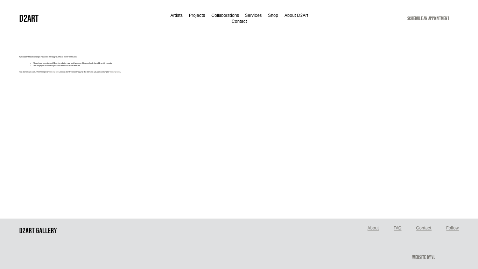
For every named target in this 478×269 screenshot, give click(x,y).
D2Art (28, 18)
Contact (239, 21)
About (373, 228)
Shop (273, 15)
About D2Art (296, 15)
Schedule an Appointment (428, 18)
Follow (452, 228)
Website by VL (423, 257)
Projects (197, 15)
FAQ (397, 228)
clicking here (54, 72)
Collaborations (225, 15)
